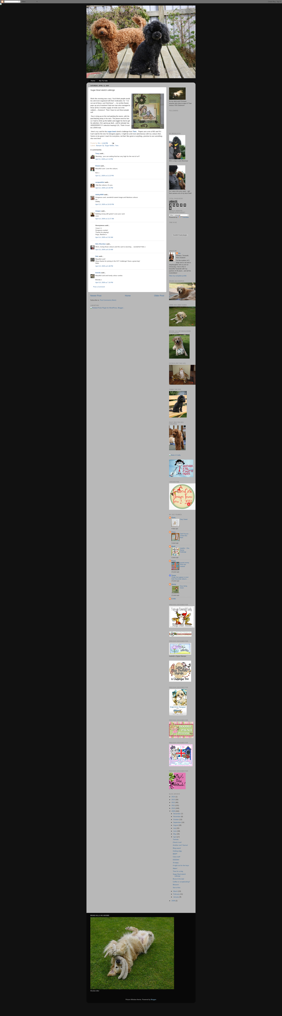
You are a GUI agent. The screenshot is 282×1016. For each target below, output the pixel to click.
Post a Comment (99, 287)
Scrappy (176, 862)
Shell (173, 546)
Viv (179, 253)
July (174, 828)
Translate (185, 217)
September (177, 822)
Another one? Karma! (180, 845)
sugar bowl (111, 131)
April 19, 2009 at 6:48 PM (104, 266)
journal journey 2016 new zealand (184, 564)
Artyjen (98, 211)
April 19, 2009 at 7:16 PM (104, 282)
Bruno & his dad (178, 879)
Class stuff (176, 857)
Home (93, 81)
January (176, 897)
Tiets (116, 145)
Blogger (153, 999)
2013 (173, 799)
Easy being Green (183, 587)
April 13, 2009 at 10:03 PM (104, 204)
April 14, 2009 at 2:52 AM (104, 237)
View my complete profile (177, 276)
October (176, 819)
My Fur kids (103, 81)
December (177, 814)
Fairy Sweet (183, 519)
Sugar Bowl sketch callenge (179, 875)
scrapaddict (99, 182)
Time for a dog (178, 871)
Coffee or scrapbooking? (181, 882)
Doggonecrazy (99, 10)
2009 (173, 811)
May (175, 834)
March (175, 891)
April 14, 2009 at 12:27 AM (104, 219)
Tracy (97, 153)
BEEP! (175, 854)
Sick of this (176, 887)
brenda (98, 273)
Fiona (173, 561)
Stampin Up (100, 145)
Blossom (176, 884)
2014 (173, 797)
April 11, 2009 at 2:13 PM (104, 159)
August (176, 825)
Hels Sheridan (100, 244)
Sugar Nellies (109, 145)
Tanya (173, 575)
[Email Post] (112, 143)
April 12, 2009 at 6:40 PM (104, 188)
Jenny (173, 584)
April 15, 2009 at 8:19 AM (104, 249)
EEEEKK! (176, 860)
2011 (173, 805)
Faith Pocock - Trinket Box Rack (184, 535)
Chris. (173, 517)
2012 (173, 802)
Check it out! (177, 842)
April (175, 837)
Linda (173, 598)
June (175, 831)
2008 (173, 901)
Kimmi (97, 166)
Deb (96, 256)
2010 (173, 808)
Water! (175, 868)
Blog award (177, 848)
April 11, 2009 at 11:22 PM (104, 175)
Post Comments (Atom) (108, 300)
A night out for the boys (181, 865)
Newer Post (95, 295)
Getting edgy (177, 851)
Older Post (159, 295)
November (177, 816)
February (176, 894)
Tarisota (175, 839)
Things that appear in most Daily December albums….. (180, 578)
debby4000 (99, 194)
